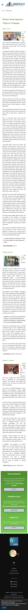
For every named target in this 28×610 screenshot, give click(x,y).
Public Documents (14, 573)
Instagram (14, 584)
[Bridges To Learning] (14, 4)
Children (14, 568)
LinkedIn (15, 586)
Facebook (14, 581)
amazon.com (8, 458)
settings (17, 605)
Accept (4, 607)
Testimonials (14, 571)
